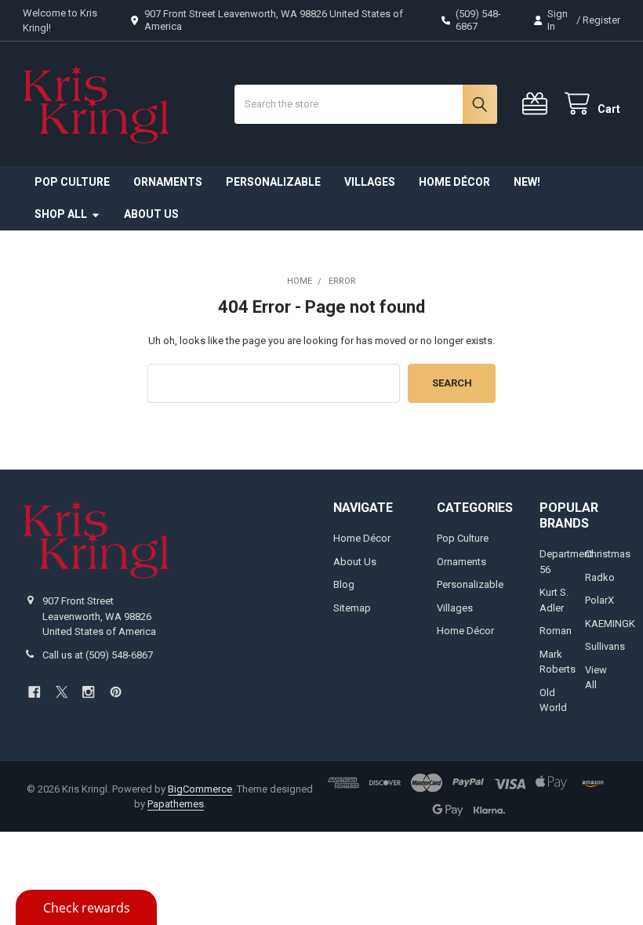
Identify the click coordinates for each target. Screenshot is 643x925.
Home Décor (454, 182)
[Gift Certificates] (538, 104)
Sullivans (605, 646)
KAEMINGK (610, 623)
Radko (600, 577)
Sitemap (352, 608)
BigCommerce (200, 789)
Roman (555, 631)
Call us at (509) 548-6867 (97, 655)
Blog (343, 584)
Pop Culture (72, 182)
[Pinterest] (115, 691)
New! (527, 182)
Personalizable (273, 182)
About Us (151, 214)
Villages (369, 182)
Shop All (61, 214)
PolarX (599, 600)
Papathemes (175, 804)
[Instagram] (88, 691)
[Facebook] (34, 691)
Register (601, 20)
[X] (61, 691)
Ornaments (167, 182)
